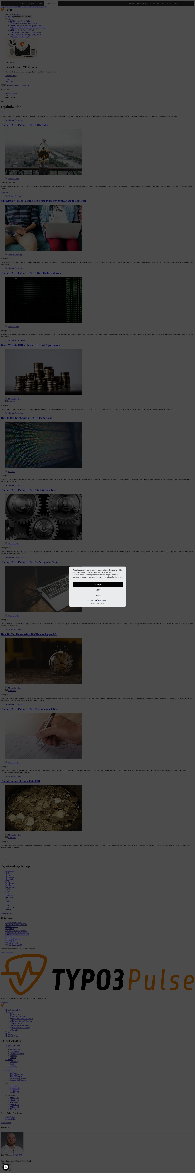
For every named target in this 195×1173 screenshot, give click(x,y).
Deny (98, 590)
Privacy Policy (100, 603)
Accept (98, 584)
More (98, 595)
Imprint (93, 603)
